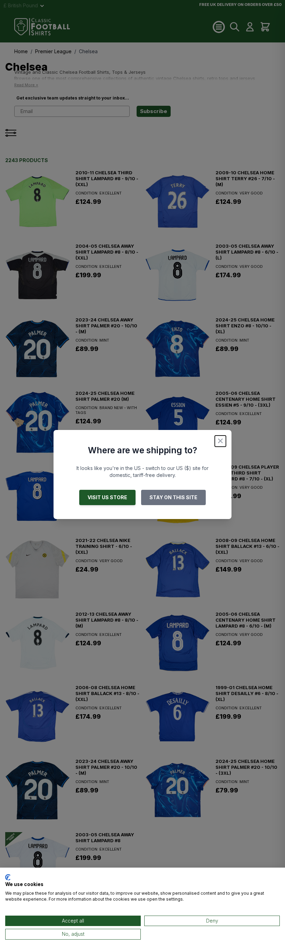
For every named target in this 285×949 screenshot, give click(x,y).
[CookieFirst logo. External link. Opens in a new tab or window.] (7, 877)
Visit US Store (107, 497)
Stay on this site (173, 497)
